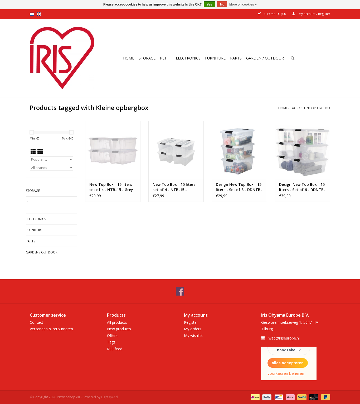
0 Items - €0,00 (275, 14)
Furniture (215, 58)
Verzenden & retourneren (51, 328)
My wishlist (193, 335)
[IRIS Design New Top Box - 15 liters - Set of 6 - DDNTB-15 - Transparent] (302, 150)
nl (32, 14)
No (222, 4)
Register (191, 322)
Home (128, 58)
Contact (36, 322)
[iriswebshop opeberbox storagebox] (65, 58)
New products (119, 328)
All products (117, 322)
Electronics (188, 58)
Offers (112, 335)
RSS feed (114, 348)
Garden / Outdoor (265, 58)
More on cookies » (243, 4)
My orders (192, 328)
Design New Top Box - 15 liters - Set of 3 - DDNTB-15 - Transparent (239, 187)
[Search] (292, 58)
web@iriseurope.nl (284, 338)
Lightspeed (109, 397)
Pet (163, 58)
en (39, 14)
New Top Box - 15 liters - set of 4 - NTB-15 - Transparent (175, 187)
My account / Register (314, 14)
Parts (236, 58)
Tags (294, 108)
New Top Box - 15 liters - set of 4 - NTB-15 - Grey (112, 187)
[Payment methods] (254, 397)
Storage (147, 58)
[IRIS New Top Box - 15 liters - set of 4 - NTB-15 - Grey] (112, 150)
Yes (209, 4)
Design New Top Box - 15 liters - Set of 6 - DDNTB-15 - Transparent (302, 187)
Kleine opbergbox (315, 108)
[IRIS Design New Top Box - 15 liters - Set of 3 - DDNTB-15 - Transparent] (239, 150)
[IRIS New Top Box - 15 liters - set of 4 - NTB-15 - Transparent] (176, 150)
